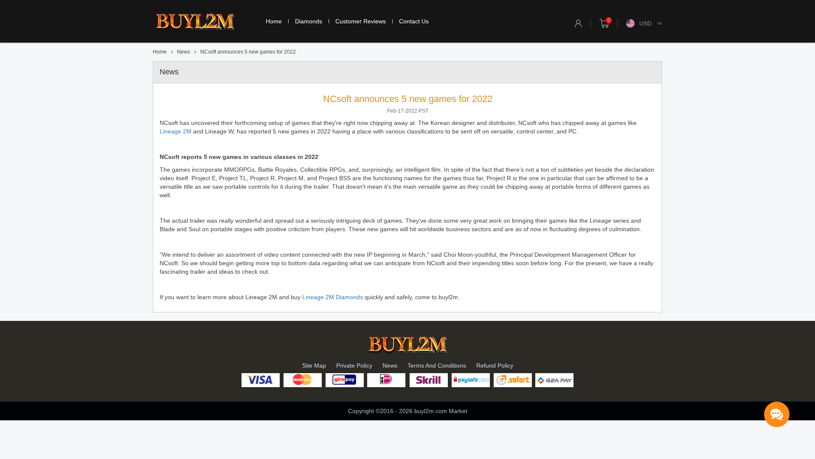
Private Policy (354, 365)
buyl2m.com (430, 411)
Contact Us (414, 21)
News (389, 365)
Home (274, 21)
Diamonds (308, 21)
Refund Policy (494, 365)
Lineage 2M (175, 131)
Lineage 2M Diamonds (332, 297)
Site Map (314, 365)
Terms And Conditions (437, 365)
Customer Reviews (360, 21)
